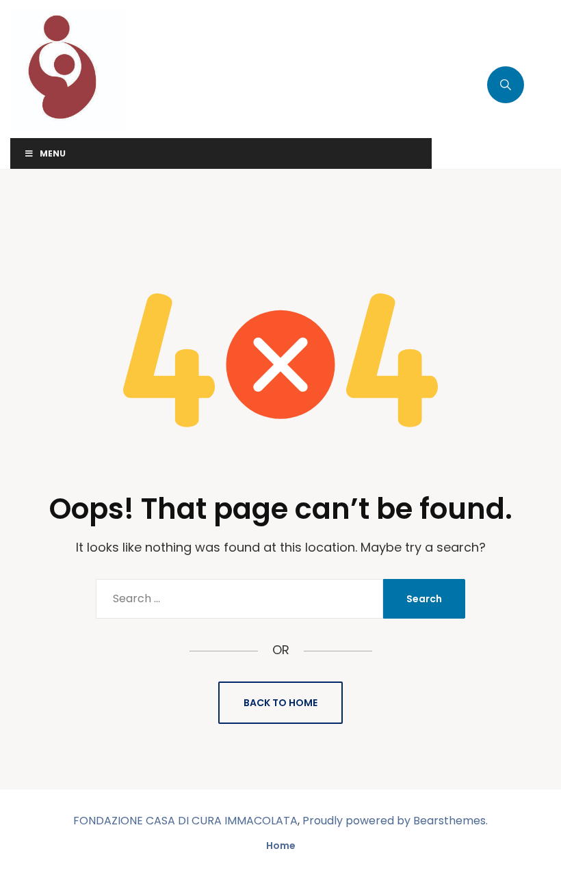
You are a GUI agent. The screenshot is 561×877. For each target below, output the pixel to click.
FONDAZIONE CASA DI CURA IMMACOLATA (185, 820)
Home (281, 845)
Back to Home (280, 703)
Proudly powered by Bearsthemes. (395, 820)
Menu (53, 153)
